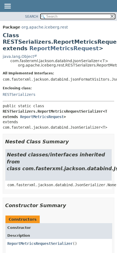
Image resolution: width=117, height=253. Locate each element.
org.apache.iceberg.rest (44, 27)
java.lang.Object (18, 56)
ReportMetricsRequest (64, 48)
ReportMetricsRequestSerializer (40, 243)
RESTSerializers (19, 94)
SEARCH (31, 16)
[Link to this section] (72, 141)
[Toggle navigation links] (7, 6)
